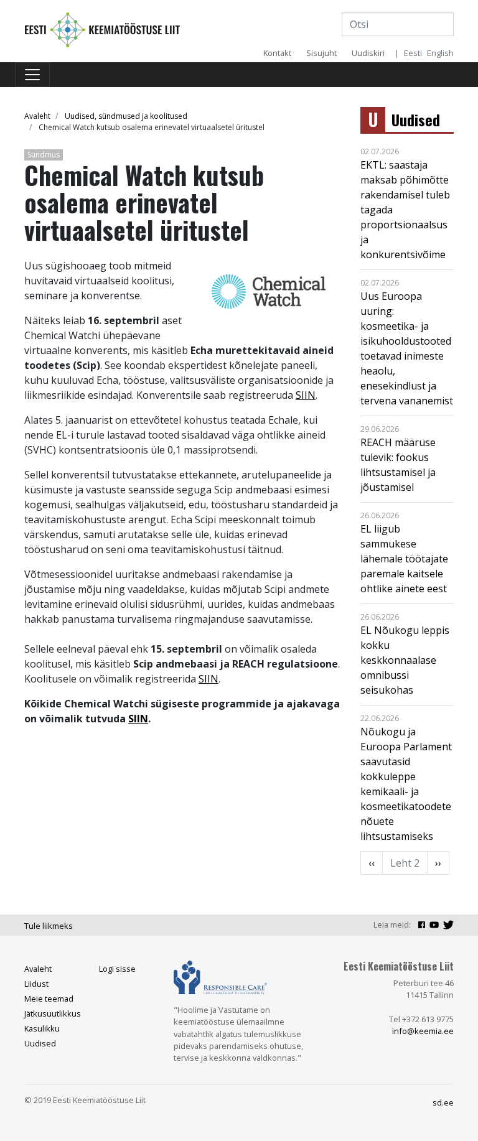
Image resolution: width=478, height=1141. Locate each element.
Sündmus (43, 154)
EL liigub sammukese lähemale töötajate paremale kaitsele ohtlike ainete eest (404, 558)
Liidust (36, 983)
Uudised (415, 120)
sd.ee (443, 1102)
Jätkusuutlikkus (52, 1013)
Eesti (413, 52)
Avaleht (37, 116)
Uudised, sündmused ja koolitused (126, 116)
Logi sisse (117, 968)
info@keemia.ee (423, 1030)
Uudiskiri (368, 52)
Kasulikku (42, 1028)
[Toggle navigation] (32, 74)
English (440, 52)
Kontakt (277, 52)
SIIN (306, 395)
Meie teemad (48, 998)
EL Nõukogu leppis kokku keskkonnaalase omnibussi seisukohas (404, 660)
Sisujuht (321, 52)
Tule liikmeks (48, 925)
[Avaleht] (102, 28)
